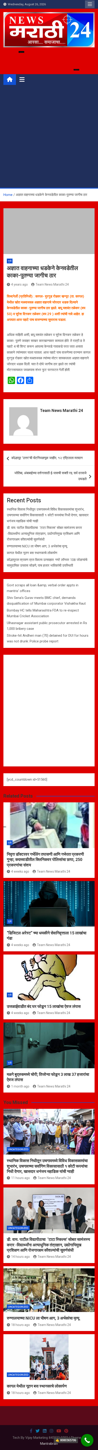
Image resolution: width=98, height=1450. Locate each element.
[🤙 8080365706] (87, 1440)
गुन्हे (9, 261)
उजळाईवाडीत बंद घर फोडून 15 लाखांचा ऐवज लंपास (44, 1006)
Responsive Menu (90, 4)
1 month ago (20, 1086)
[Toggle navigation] (22, 79)
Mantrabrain (49, 1444)
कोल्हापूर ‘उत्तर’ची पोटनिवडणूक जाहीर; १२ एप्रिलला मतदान (47, 458)
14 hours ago (20, 1256)
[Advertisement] (49, 136)
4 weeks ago (20, 871)
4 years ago (19, 284)
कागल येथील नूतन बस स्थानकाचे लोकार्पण (32, 553)
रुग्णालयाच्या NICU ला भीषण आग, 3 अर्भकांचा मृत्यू (37, 546)
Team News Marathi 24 (52, 284)
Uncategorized (18, 1149)
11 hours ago (20, 1178)
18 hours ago (20, 1325)
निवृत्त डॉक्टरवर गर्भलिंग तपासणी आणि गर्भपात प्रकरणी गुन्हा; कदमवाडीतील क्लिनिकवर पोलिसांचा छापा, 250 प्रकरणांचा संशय (45, 859)
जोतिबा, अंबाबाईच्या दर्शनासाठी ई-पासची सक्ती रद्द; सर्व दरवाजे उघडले (50, 476)
